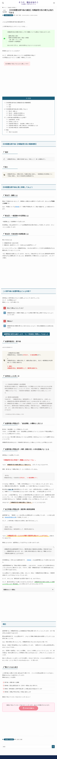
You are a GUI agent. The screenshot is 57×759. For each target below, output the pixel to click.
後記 (7, 130)
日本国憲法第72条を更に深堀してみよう (17, 109)
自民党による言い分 (13, 121)
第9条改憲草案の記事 (10, 517)
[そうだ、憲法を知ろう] (28, 3)
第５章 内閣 (18, 15)
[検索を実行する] (53, 746)
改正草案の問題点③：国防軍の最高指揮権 (19, 127)
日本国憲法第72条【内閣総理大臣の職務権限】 (18, 102)
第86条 (17, 206)
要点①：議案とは (13, 111)
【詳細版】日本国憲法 (8, 15)
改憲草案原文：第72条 (14, 119)
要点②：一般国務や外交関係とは (16, 113)
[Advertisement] (28, 81)
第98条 (29, 560)
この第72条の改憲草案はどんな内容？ (16, 117)
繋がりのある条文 (13, 132)
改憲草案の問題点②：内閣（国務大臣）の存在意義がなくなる (23, 125)
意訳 (10, 104)
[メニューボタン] (54, 3)
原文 (10, 106)
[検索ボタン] (3, 3)
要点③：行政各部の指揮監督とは (16, 115)
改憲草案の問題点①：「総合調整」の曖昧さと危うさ (21, 123)
